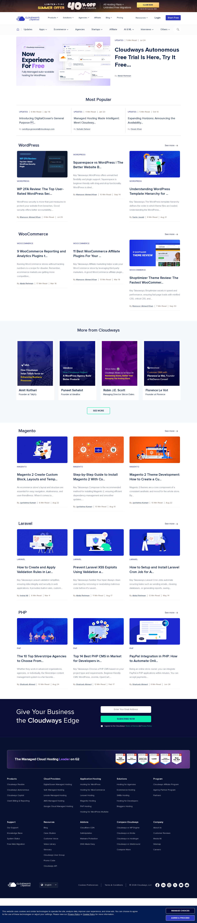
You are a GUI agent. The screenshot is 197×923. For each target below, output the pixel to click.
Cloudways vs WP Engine (128, 828)
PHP (19, 648)
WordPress (23, 181)
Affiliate (97, 18)
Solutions (67, 18)
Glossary (48, 850)
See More (98, 411)
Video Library (50, 844)
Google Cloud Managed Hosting (58, 806)
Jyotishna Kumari (28, 503)
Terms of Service (132, 726)
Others (164, 29)
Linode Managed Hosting (55, 795)
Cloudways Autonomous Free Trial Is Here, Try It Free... (147, 57)
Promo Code (49, 861)
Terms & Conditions (114, 885)
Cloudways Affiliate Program (166, 784)
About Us (157, 828)
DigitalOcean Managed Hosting (58, 784)
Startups (96, 29)
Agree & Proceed (180, 918)
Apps (42, 29)
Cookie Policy (89, 914)
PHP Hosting (85, 806)
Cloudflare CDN (87, 828)
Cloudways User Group (54, 855)
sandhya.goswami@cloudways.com (38, 129)
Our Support (12, 828)
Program (158, 779)
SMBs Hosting (123, 795)
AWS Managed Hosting (54, 801)
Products (52, 18)
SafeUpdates (86, 833)
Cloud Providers (52, 779)
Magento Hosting (88, 801)
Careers (157, 850)
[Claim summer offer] (98, 6)
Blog (108, 18)
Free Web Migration (16, 844)
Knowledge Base (14, 833)
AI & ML (128, 29)
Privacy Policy (146, 726)
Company (158, 822)
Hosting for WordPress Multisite (94, 812)
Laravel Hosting (87, 795)
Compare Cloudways (127, 822)
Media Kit (157, 839)
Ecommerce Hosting (126, 790)
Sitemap (157, 844)
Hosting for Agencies (126, 784)
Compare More (124, 850)
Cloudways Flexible (15, 784)
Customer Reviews (161, 833)
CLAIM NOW (148, 5)
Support (11, 822)
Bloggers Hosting (125, 806)
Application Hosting (90, 779)
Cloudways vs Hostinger (128, 839)
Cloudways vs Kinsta (126, 833)
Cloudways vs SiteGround (128, 844)
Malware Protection (89, 839)
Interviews (146, 29)
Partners (157, 795)
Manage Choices (180, 910)
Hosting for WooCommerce (92, 790)
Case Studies (50, 833)
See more (170, 145)
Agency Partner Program (164, 790)
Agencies (83, 18)
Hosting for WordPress (90, 784)
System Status (13, 839)
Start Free (173, 18)
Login (158, 18)
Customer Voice (51, 839)
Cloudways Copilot (15, 795)
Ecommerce (60, 29)
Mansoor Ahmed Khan (30, 217)
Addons (84, 822)
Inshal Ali (24, 596)
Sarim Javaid (138, 217)
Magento (22, 467)
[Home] (17, 30)
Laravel (21, 559)
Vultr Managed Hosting (54, 790)
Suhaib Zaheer (83, 129)
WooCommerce (25, 243)
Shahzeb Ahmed (27, 684)
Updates (28, 29)
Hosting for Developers (127, 801)
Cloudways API (50, 866)
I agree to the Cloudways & (128, 726)
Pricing (120, 18)
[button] (89, 885)
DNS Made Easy (87, 844)
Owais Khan (136, 129)
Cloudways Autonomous (18, 790)
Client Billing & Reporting (18, 801)
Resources (141, 18)
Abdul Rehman (124, 76)
